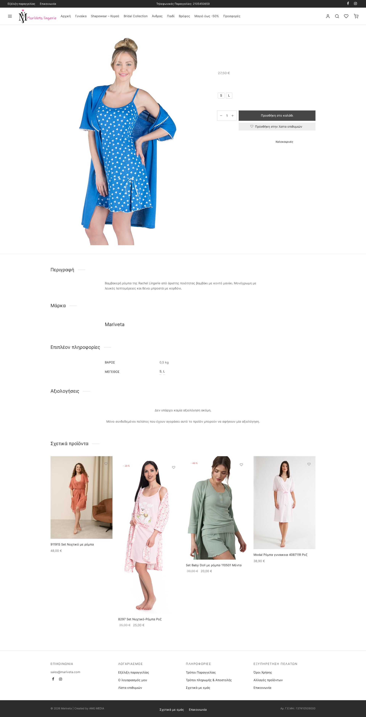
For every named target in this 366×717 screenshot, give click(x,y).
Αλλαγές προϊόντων (268, 680)
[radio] (221, 95)
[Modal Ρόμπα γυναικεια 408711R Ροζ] (284, 502)
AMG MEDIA (96, 708)
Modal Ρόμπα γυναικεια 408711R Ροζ (280, 555)
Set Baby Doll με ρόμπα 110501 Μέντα (214, 565)
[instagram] (355, 3)
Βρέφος (184, 16)
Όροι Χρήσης (263, 672)
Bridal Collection (136, 16)
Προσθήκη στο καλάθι (277, 115)
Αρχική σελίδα (226, 41)
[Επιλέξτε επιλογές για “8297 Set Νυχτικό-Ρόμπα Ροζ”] (173, 476)
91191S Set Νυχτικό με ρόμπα (72, 544)
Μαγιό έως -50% (206, 16)
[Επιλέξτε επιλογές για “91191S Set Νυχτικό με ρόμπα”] (106, 472)
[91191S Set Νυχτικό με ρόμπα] (81, 497)
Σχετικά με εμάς (198, 688)
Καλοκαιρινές (291, 41)
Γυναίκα (81, 16)
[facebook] (348, 3)
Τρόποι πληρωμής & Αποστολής (209, 680)
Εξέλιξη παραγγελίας (21, 3)
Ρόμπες (274, 41)
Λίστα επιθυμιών (130, 688)
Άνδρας (157, 16)
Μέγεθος (223, 85)
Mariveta (223, 153)
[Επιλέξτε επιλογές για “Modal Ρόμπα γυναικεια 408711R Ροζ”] (309, 473)
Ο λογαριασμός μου (132, 680)
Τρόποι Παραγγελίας (201, 672)
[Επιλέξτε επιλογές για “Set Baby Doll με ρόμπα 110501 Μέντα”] (241, 473)
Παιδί (170, 16)
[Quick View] (106, 481)
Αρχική (66, 16)
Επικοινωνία (48, 3)
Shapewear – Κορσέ (105, 16)
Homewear (259, 41)
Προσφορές (231, 16)
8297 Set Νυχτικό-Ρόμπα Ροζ (139, 619)
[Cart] (356, 16)
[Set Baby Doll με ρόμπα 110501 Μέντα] (217, 508)
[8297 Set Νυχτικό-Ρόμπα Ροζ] (149, 535)
